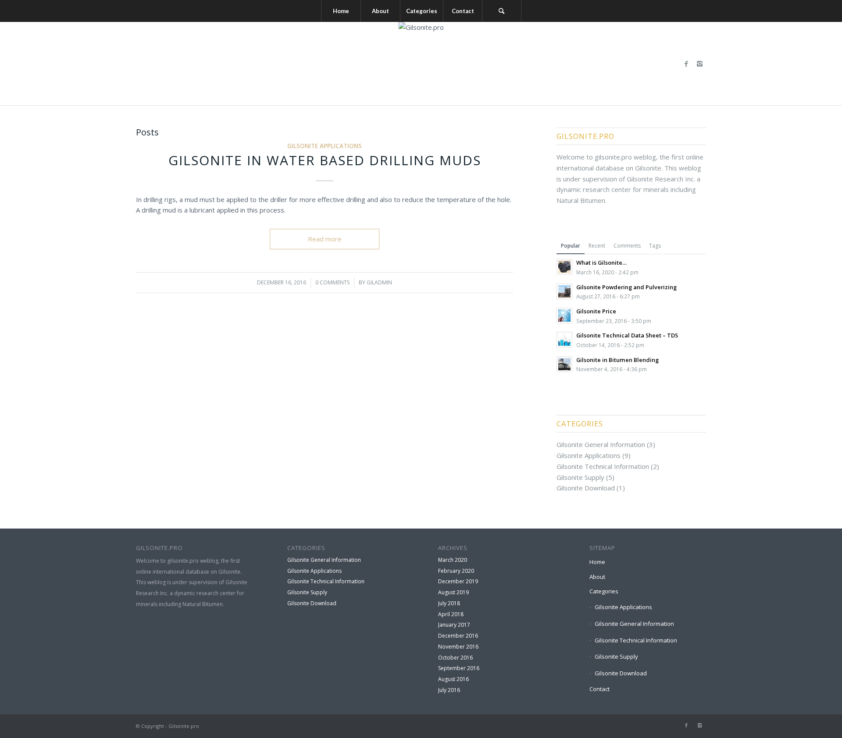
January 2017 (454, 624)
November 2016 (458, 646)
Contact (599, 689)
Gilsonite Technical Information (603, 466)
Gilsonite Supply (580, 477)
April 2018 (451, 614)
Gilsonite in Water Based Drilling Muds (324, 160)
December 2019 (458, 581)
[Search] (501, 11)
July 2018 (449, 603)
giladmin (379, 282)
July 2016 (449, 690)
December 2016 (458, 635)
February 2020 (456, 571)
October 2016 (455, 657)
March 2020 (452, 560)
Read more (325, 238)
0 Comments (332, 282)
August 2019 (453, 592)
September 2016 (458, 668)
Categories (603, 591)
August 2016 (453, 679)
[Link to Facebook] (686, 63)
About (597, 577)
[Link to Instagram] (699, 63)
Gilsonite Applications (324, 146)
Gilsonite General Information (601, 444)
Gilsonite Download (586, 487)
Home (597, 562)
